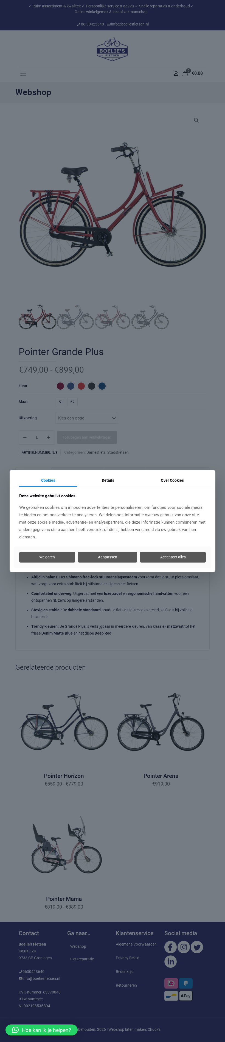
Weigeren (47, 557)
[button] (41, 1029)
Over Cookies (172, 480)
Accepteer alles (173, 557)
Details (108, 480)
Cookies (48, 480)
